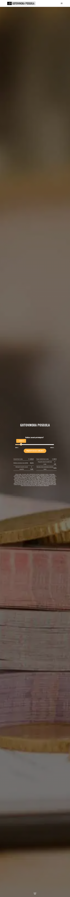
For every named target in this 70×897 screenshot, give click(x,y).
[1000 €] (21, 444)
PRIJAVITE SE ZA (35, 451)
